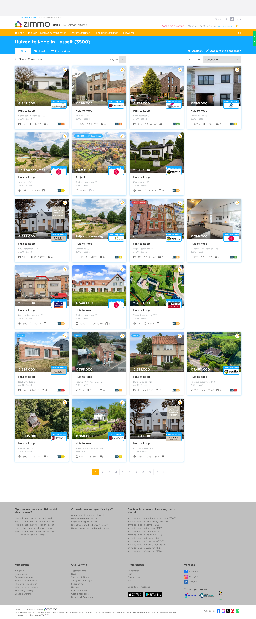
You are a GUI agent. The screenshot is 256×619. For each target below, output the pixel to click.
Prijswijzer (128, 32)
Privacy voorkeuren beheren (79, 612)
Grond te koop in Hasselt (84, 521)
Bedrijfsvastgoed (80, 32)
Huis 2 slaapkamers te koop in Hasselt (34, 521)
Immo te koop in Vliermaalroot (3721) (147, 544)
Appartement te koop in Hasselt (87, 515)
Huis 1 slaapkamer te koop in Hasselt (34, 518)
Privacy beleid (58, 612)
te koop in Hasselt (29, 17)
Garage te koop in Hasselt (84, 518)
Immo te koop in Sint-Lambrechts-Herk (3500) (152, 518)
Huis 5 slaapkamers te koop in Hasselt (34, 531)
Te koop (19, 32)
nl (238, 19)
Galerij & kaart (64, 51)
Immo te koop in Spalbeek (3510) (145, 528)
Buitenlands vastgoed (75, 25)
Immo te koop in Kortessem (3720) (146, 541)
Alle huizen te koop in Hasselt (30, 534)
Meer (191, 25)
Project (80, 177)
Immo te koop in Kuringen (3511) (144, 531)
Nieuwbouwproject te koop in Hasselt (90, 528)
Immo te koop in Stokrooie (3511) (145, 534)
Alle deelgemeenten (167, 612)
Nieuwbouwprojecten (53, 32)
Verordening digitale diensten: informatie (136, 612)
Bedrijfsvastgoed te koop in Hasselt (89, 525)
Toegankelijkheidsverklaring (28, 615)
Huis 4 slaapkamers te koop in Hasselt (34, 528)
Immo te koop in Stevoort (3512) (144, 538)
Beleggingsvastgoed (106, 32)
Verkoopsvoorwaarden (105, 612)
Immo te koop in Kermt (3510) (143, 524)
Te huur (32, 32)
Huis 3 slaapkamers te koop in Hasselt (34, 524)
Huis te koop (26, 110)
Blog (238, 32)
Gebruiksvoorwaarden (25, 612)
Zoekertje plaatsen (172, 25)
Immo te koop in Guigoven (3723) (145, 548)
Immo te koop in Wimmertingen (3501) (148, 521)
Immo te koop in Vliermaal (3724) (145, 551)
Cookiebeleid (43, 612)
